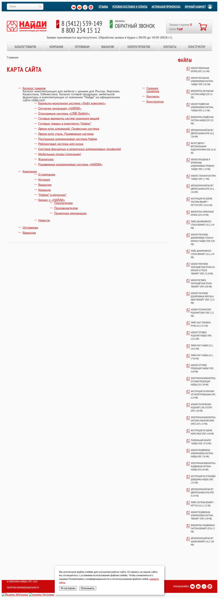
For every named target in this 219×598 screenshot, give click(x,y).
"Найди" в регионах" (52, 194)
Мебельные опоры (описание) (59, 154)
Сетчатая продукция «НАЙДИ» (59, 108)
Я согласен (68, 588)
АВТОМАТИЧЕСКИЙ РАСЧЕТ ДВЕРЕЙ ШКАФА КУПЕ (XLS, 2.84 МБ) (202, 133)
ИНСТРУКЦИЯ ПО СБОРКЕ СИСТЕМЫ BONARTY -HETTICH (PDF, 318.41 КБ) (201, 202)
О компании (46, 174)
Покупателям (63, 203)
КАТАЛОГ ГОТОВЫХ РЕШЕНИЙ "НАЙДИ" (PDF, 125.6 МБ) (201, 335)
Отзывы (103, 7)
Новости (44, 220)
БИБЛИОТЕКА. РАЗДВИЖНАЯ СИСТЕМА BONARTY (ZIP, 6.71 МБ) (203, 528)
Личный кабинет (195, 7)
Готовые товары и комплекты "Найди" (64, 123)
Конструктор (196, 47)
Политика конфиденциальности (23, 587)
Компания (56, 47)
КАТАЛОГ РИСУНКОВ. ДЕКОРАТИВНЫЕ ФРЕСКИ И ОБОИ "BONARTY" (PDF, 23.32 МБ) (203, 298)
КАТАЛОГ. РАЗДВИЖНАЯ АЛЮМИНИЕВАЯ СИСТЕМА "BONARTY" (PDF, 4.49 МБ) (202, 515)
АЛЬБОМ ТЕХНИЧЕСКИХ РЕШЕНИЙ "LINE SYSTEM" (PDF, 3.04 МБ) (201, 407)
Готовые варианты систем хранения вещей (68, 118)
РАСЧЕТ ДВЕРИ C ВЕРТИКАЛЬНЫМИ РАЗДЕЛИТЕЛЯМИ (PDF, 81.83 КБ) (203, 148)
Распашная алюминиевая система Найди (67, 139)
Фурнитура (45, 159)
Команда (44, 189)
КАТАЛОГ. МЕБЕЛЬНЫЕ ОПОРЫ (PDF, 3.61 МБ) (200, 70)
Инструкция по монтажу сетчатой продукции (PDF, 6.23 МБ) (203, 394)
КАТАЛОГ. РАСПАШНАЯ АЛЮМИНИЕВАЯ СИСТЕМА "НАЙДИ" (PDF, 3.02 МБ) (202, 81)
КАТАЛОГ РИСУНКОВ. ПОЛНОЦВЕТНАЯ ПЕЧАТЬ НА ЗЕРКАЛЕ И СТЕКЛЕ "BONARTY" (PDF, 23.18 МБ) (203, 268)
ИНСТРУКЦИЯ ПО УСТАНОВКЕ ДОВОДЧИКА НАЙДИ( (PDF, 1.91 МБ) (203, 479)
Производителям (66, 208)
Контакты (170, 47)
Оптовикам (82, 47)
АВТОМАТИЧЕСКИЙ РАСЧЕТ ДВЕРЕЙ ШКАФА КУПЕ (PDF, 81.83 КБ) (202, 492)
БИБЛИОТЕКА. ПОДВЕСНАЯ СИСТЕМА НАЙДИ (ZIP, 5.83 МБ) (202, 120)
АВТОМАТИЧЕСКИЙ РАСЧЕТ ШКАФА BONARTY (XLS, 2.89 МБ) (202, 541)
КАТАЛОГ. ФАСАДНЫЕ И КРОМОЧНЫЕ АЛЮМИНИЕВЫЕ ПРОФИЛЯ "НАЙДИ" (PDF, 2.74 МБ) (202, 164)
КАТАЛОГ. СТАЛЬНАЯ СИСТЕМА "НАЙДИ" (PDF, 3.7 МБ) (203, 177)
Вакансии (107, 47)
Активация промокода (166, 7)
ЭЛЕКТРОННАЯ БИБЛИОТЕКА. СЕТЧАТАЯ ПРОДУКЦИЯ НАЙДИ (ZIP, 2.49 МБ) (203, 381)
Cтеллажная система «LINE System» (64, 113)
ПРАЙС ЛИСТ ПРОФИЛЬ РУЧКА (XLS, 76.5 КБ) (201, 324)
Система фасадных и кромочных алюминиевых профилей (79, 149)
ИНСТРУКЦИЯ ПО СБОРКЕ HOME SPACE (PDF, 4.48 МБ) (202, 432)
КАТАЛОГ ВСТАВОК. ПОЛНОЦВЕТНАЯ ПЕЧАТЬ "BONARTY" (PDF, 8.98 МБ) (201, 283)
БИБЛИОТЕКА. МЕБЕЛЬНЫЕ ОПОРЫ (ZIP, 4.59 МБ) (202, 213)
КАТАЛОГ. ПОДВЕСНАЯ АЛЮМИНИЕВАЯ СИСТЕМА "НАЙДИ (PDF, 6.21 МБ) (202, 107)
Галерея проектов (138, 47)
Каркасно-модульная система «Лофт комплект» (72, 103)
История (44, 179)
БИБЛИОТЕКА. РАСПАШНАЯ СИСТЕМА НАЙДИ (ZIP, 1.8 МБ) (202, 94)
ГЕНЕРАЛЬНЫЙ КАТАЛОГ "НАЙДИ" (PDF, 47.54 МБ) (201, 442)
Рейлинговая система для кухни (60, 143)
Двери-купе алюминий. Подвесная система (68, 128)
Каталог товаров (25, 47)
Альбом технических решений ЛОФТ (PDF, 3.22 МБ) (202, 312)
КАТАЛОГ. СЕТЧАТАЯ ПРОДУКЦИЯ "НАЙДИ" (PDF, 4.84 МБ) (202, 368)
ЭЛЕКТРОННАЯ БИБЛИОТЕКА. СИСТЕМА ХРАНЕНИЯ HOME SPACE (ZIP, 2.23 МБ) (203, 420)
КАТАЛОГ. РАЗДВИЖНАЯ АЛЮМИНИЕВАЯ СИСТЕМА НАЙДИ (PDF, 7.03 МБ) (202, 453)
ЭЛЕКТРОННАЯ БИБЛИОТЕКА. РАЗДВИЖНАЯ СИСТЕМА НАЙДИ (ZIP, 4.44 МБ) (203, 466)
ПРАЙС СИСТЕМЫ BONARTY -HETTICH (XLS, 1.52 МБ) (203, 504)
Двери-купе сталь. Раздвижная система (66, 133)
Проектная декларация (70, 213)
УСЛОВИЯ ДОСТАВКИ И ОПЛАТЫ (129, 7)
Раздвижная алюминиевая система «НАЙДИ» (70, 164)
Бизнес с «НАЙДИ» (51, 200)
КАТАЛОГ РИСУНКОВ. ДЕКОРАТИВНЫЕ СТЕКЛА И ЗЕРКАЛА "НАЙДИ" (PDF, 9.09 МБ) (203, 239)
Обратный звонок (135, 25)
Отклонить (88, 588)
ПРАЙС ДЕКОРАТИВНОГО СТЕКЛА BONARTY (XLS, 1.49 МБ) (202, 224)
